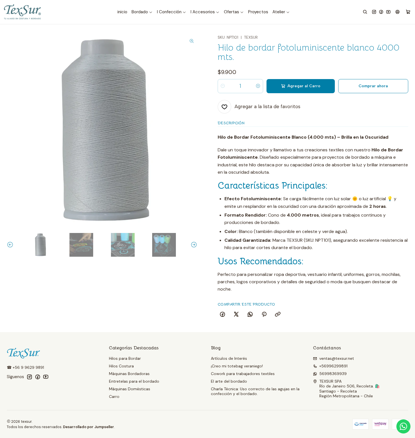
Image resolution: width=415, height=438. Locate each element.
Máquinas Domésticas (129, 388)
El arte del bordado (229, 381)
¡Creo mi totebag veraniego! (237, 366)
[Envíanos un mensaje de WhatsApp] (403, 426)
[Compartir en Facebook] (222, 315)
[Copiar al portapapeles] (278, 315)
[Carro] (408, 12)
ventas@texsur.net (336, 358)
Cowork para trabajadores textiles (243, 373)
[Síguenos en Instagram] (374, 12)
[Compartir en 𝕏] (236, 315)
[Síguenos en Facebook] (381, 12)
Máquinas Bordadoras (129, 373)
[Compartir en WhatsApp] (250, 315)
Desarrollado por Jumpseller (88, 426)
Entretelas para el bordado (134, 381)
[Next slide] (193, 245)
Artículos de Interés (229, 358)
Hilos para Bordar (125, 358)
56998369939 (333, 373)
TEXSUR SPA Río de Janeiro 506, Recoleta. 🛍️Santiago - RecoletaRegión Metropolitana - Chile (349, 389)
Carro (114, 396)
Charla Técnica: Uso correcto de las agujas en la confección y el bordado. (255, 391)
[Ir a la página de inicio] (22, 12)
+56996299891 (333, 366)
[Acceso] (397, 12)
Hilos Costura (121, 366)
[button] (142, 12)
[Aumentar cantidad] (258, 86)
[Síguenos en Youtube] (388, 12)
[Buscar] (365, 12)
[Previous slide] (11, 245)
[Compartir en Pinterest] (264, 315)
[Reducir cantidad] (223, 86)
